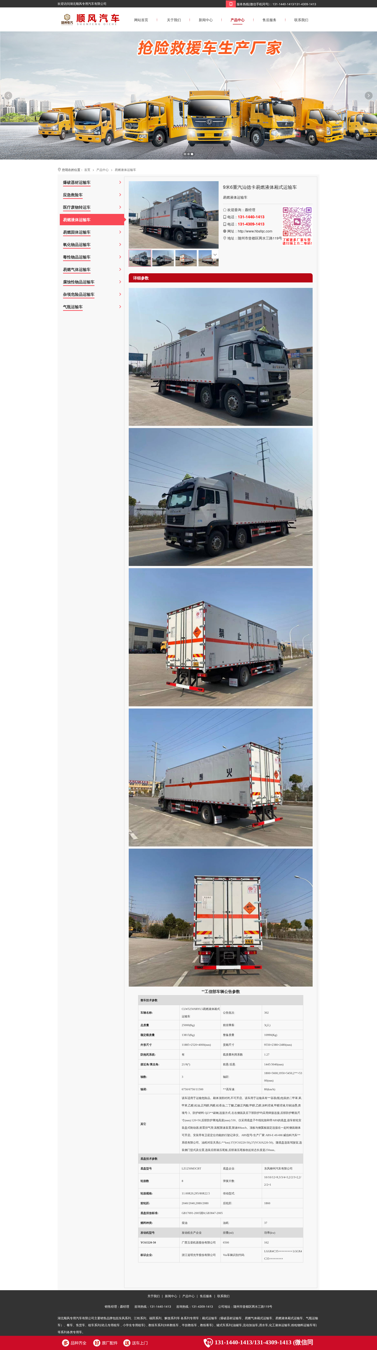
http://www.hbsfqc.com (255, 231)
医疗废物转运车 (77, 207)
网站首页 (141, 19)
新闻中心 (206, 19)
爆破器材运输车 (77, 182)
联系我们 (301, 19)
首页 (87, 169)
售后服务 (269, 19)
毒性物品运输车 (77, 257)
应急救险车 (73, 195)
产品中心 (238, 19)
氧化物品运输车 (77, 244)
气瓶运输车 (73, 307)
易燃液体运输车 (125, 169)
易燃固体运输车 (77, 232)
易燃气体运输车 (77, 269)
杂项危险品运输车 (78, 294)
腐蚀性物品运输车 (78, 282)
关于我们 (174, 19)
